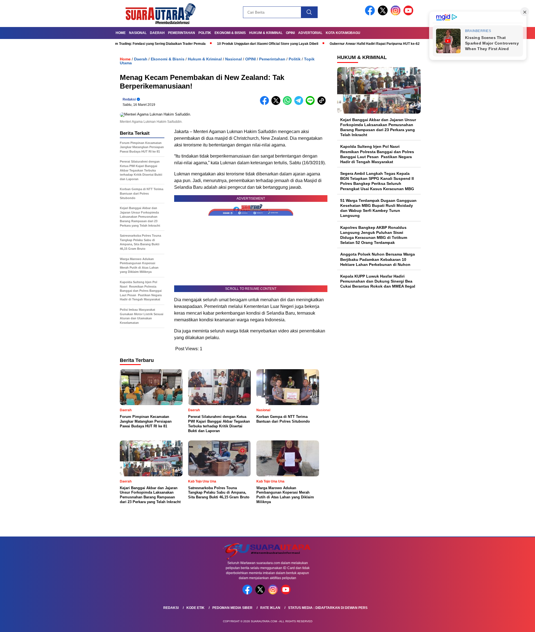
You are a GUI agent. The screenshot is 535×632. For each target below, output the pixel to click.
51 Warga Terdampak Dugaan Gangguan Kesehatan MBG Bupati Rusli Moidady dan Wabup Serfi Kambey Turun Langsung (378, 208)
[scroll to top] (514, 623)
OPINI (290, 33)
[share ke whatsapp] (288, 104)
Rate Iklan (270, 608)
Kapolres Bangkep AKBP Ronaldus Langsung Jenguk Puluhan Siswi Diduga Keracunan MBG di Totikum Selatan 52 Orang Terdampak (373, 235)
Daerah (157, 33)
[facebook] (371, 14)
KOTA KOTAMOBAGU (343, 33)
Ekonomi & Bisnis (230, 33)
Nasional (138, 33)
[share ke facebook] (265, 104)
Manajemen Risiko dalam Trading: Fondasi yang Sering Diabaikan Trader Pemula (117, 44)
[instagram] (396, 14)
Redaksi (129, 99)
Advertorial (310, 33)
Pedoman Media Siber (232, 608)
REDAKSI (171, 608)
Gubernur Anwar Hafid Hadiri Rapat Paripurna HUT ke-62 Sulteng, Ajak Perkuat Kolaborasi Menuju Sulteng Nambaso (397, 44)
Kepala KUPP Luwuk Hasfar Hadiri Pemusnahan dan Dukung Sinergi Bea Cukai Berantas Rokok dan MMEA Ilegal (377, 281)
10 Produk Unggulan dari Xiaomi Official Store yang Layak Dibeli (242, 44)
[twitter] (384, 14)
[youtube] (409, 14)
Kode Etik (195, 608)
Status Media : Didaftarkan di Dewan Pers (328, 608)
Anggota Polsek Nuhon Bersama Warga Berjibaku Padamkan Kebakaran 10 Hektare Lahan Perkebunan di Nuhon (377, 259)
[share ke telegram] (300, 104)
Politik (204, 33)
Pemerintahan (181, 33)
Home (121, 33)
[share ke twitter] (277, 104)
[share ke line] (311, 104)
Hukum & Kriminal (266, 33)
